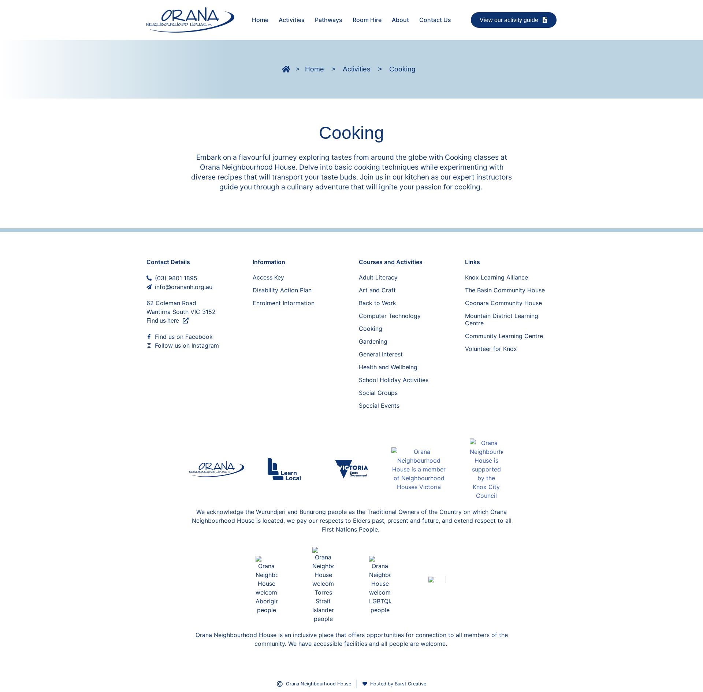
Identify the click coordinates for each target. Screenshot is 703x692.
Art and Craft (377, 290)
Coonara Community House (503, 303)
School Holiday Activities (393, 380)
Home (260, 19)
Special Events (379, 405)
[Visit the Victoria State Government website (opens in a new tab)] (351, 469)
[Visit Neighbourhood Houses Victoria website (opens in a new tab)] (418, 469)
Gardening (373, 341)
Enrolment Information (284, 303)
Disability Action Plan (282, 290)
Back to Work (377, 303)
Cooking (370, 328)
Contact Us (435, 19)
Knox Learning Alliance (496, 277)
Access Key (268, 277)
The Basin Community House (505, 290)
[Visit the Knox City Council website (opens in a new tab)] (486, 469)
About (400, 19)
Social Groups (378, 392)
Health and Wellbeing (388, 367)
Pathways (328, 19)
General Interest (381, 354)
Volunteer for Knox (491, 348)
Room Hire (367, 19)
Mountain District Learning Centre (501, 319)
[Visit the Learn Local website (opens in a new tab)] (284, 469)
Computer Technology (390, 315)
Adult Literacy (378, 277)
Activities (292, 19)
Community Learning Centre (504, 336)
